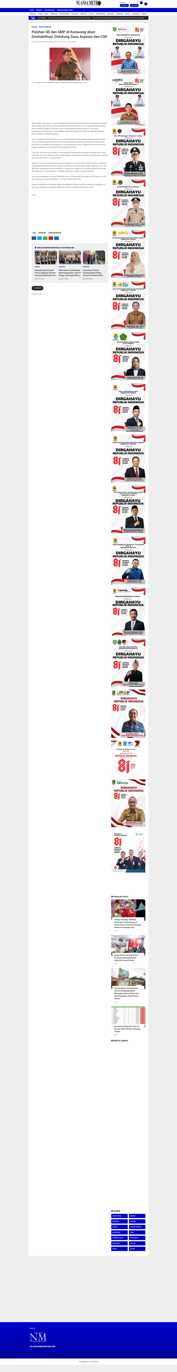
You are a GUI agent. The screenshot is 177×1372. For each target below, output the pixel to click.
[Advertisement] (70, 105)
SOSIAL (114, 1249)
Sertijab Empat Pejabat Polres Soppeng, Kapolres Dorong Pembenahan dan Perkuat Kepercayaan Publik (45, 273)
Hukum (40, 14)
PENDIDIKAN (134, 1238)
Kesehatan (83, 14)
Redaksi (134, 5)
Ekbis (46, 14)
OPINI (132, 1232)
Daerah (143, 14)
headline (62, 267)
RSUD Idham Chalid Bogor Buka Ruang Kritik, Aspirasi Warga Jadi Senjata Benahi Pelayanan (70, 273)
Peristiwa (33, 14)
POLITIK (132, 1243)
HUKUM (114, 1227)
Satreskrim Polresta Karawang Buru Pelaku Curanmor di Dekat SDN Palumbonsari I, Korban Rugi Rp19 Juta (92, 273)
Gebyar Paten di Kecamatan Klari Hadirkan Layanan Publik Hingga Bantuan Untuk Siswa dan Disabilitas (84, 17)
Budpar (127, 14)
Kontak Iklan (49, 10)
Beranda (34, 27)
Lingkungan (135, 14)
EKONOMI (115, 1221)
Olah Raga (74, 14)
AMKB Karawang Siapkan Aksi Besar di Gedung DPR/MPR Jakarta (128, 17)
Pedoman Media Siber (65, 10)
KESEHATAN (116, 1232)
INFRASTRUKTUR (45, 27)
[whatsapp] (45, 238)
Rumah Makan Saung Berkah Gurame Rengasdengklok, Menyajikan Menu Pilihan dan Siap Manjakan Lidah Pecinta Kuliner (126, 993)
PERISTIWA (116, 1243)
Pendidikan (53, 14)
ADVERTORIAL (117, 1216)
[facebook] (29, 4)
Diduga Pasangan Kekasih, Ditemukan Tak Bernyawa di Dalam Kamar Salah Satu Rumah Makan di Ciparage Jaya (127, 923)
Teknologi (119, 14)
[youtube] (37, 4)
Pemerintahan (100, 14)
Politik (91, 14)
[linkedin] (56, 238)
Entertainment (64, 14)
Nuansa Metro (94, 1361)
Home (32, 10)
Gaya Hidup (110, 14)
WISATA (132, 1249)
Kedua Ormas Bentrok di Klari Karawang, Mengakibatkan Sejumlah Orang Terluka (126, 957)
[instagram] (34, 4)
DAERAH (133, 1216)
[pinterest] (51, 238)
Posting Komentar (37, 294)
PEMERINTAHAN (117, 1238)
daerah (37, 267)
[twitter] (32, 4)
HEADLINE (42, 233)
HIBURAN (133, 1221)
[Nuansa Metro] (88, 6)
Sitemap (124, 5)
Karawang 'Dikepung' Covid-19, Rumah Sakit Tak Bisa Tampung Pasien (127, 1029)
